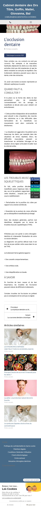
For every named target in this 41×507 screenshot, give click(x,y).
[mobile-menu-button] (30, 22)
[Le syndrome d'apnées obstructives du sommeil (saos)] (20, 413)
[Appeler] (10, 22)
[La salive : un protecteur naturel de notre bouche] (20, 388)
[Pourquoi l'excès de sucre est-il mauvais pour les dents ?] (20, 362)
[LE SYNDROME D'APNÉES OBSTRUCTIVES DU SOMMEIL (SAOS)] (20, 337)
